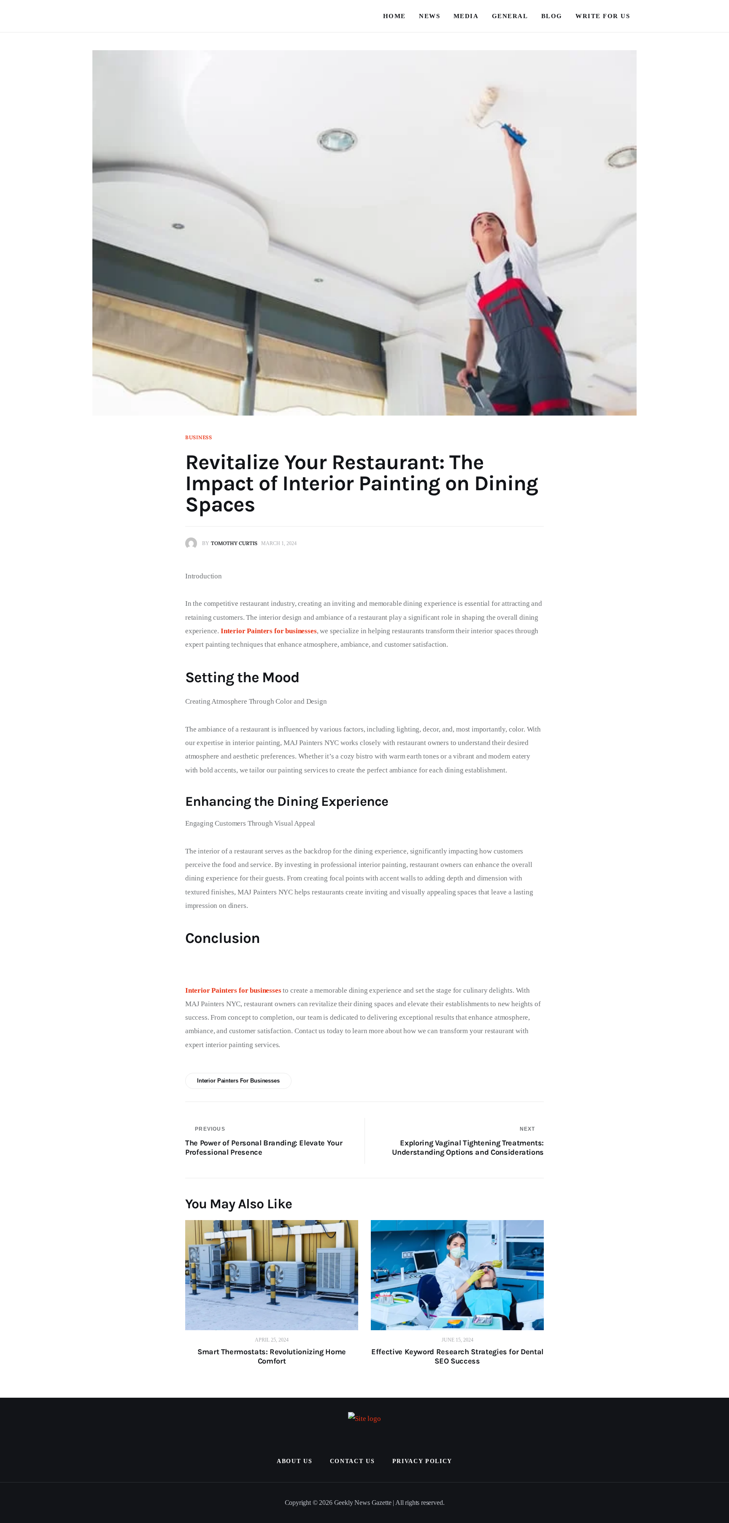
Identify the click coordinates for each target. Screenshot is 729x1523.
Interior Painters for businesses (238, 1080)
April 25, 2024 (272, 1340)
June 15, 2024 (457, 1340)
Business (198, 437)
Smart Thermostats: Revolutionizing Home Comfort (271, 1356)
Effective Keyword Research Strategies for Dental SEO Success (457, 1356)
